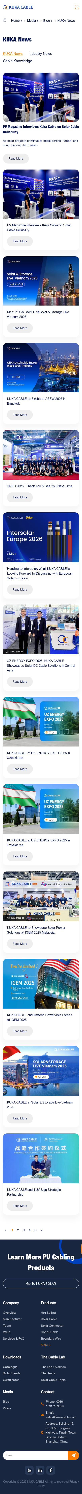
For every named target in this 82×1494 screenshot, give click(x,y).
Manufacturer (12, 1319)
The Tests (48, 1373)
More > (46, 1345)
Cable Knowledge (17, 61)
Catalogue (10, 1367)
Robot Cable (50, 1332)
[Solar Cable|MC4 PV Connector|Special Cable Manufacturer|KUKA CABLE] (18, 7)
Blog (6, 1401)
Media (8, 1392)
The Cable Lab (53, 1357)
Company (11, 1303)
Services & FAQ (13, 1338)
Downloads (12, 1357)
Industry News (40, 53)
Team (7, 1325)
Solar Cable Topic (53, 1380)
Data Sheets (11, 1373)
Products (48, 1303)
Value (6, 1332)
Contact (48, 1392)
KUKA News (13, 53)
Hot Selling (48, 1312)
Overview (9, 1312)
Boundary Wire (51, 1338)
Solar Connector (52, 1325)
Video (7, 1408)
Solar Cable (49, 1319)
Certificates (11, 1380)
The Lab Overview (53, 1367)
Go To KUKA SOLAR (41, 1283)
